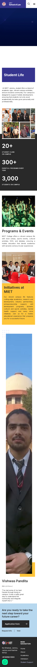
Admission (24, 659)
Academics (25, 655)
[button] (34, 4)
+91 (8, 657)
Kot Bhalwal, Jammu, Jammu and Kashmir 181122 (10, 650)
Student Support (27, 662)
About (23, 652)
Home (23, 649)
